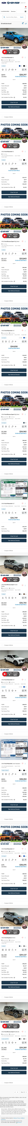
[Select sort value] (25, 23)
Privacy (18, 1118)
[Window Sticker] (25, 70)
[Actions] (25, 57)
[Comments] (23, 70)
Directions (13, 11)
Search (21, 17)
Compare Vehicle (8, 117)
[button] (5, 11)
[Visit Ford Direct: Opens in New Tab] (19, 1122)
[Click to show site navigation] (25, 12)
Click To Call (14, 102)
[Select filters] (23, 23)
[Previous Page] (15, 1092)
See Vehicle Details (14, 107)
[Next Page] (17, 1092)
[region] (14, 90)
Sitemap (15, 1118)
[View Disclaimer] (15, 69)
